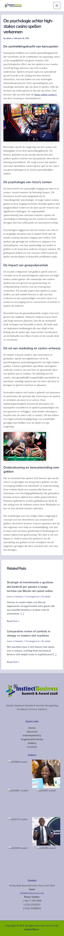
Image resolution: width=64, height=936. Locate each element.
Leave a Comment (15, 596)
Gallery (32, 743)
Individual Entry (32, 735)
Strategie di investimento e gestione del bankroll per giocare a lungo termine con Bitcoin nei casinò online (30, 586)
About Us (32, 731)
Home (32, 727)
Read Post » (13, 621)
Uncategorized (32, 596)
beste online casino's (45, 94)
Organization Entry (32, 739)
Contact (32, 746)
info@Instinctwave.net (32, 893)
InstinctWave (32, 929)
